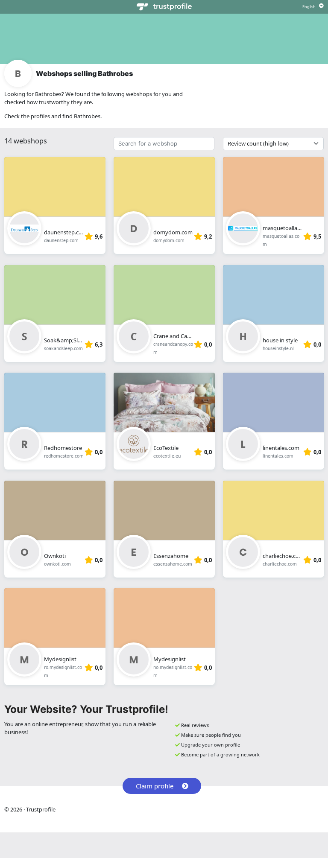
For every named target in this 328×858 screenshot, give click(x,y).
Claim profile (154, 786)
